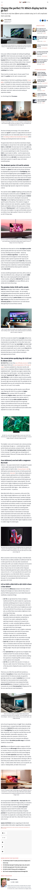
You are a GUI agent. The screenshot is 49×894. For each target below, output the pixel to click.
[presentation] (35, 30)
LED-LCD (5, 827)
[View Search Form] (48, 2)
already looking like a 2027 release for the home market (41, 55)
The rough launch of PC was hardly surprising (42, 31)
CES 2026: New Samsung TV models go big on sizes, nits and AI (16, 865)
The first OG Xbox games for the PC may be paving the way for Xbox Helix (42, 64)
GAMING (44, 34)
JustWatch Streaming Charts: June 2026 (41, 47)
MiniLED (8, 827)
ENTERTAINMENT (44, 49)
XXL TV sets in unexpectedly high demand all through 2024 (15, 871)
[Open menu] (2, 2)
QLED (22, 827)
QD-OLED (19, 827)
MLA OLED (13, 473)
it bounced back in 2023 (23, 469)
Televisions (26, 827)
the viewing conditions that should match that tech (16, 136)
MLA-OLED (12, 827)
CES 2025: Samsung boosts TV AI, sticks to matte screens (15, 867)
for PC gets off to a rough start (42, 40)
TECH (2, 5)
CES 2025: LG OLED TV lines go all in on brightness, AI (14, 869)
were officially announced (22, 363)
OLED (16, 827)
